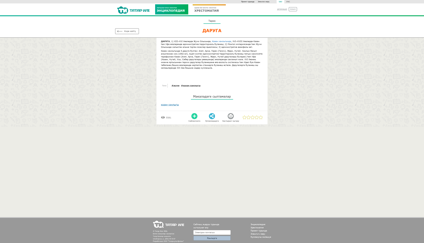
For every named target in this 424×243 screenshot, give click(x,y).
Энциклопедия (171, 9)
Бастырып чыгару (230, 121)
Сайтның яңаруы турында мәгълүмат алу (206, 226)
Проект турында (247, 2)
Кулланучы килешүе (261, 237)
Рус (288, 2)
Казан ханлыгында (221, 41)
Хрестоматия (257, 227)
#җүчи (175, 85)
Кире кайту (130, 31)
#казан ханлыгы (191, 85)
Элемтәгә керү (263, 2)
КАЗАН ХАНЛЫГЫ (170, 105)
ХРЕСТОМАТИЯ (206, 9)
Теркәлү (293, 9)
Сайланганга (194, 121)
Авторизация (282, 9)
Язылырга (212, 238)
